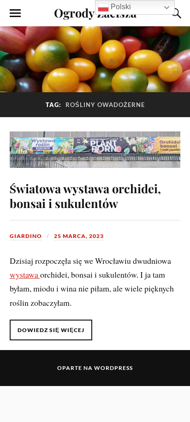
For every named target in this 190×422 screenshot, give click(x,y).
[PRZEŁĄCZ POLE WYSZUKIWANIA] (174, 13)
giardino (26, 235)
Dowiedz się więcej (51, 330)
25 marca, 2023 (79, 235)
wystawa (25, 274)
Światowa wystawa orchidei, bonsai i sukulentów (85, 195)
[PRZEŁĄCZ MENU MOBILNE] (15, 13)
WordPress (113, 367)
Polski (120, 7)
